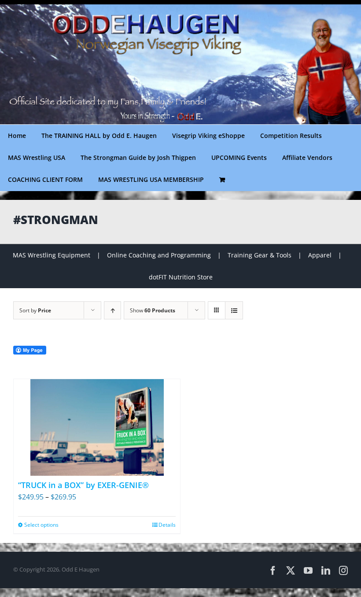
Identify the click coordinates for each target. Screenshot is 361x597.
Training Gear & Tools (259, 255)
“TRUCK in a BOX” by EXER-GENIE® (83, 485)
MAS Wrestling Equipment (51, 255)
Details (167, 524)
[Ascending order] (112, 310)
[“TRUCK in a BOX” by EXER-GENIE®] (97, 427)
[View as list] (234, 310)
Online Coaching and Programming (159, 255)
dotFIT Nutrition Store (181, 277)
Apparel (320, 255)
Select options (41, 524)
